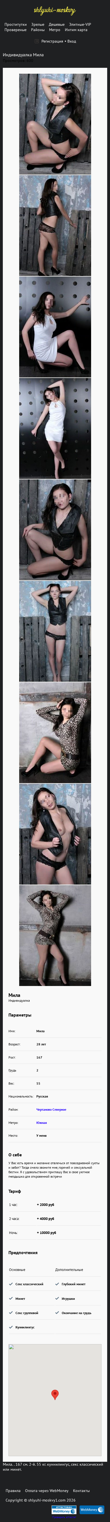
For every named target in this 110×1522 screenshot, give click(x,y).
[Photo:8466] (55, 529)
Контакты (81, 1490)
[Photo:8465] (55, 428)
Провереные (16, 29)
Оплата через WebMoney (47, 1490)
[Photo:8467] (55, 631)
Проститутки (16, 24)
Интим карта (76, 29)
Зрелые (37, 24)
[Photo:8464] (55, 327)
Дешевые (57, 24)
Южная (41, 1122)
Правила (13, 1490)
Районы (38, 29)
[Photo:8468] (55, 732)
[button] (55, 1395)
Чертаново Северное (51, 1109)
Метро (54, 29)
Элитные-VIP (80, 24)
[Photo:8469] (55, 834)
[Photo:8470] (55, 935)
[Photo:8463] (55, 225)
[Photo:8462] (55, 124)
